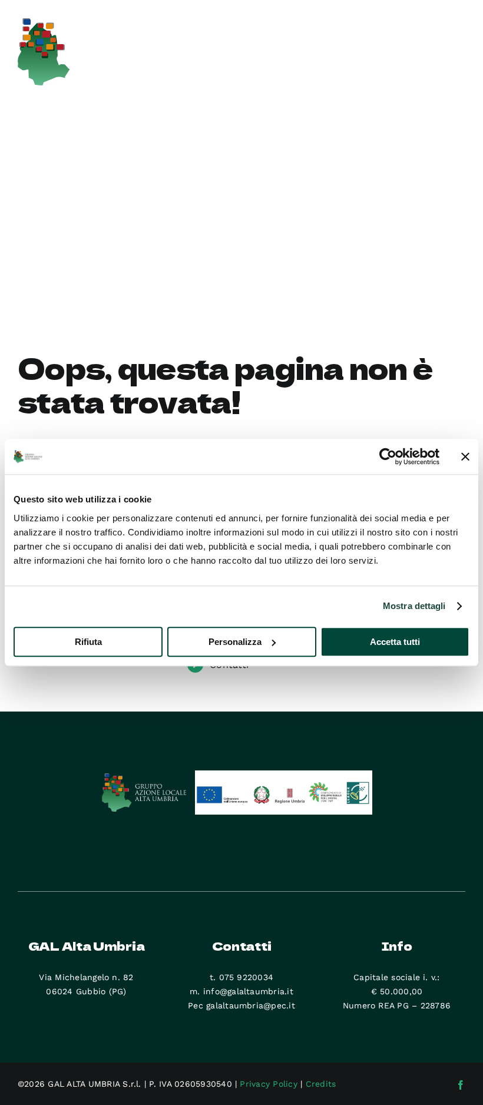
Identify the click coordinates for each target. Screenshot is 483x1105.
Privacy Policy (268, 1084)
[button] (75, 258)
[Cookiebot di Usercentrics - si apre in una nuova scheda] (387, 456)
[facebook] (460, 1085)
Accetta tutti (395, 642)
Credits (321, 1084)
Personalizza (235, 642)
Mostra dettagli (414, 606)
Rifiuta (88, 642)
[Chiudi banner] (465, 456)
